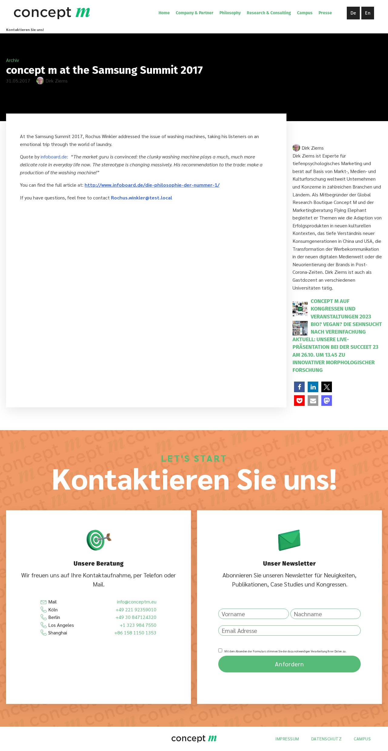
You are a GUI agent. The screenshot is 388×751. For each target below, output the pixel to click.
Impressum (287, 738)
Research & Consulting (269, 12)
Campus (305, 12)
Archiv (12, 60)
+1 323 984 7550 (138, 625)
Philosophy (230, 12)
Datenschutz (326, 738)
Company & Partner (194, 12)
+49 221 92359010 (135, 609)
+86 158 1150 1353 (135, 632)
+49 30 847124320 (135, 617)
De (353, 13)
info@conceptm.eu (136, 601)
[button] (299, 387)
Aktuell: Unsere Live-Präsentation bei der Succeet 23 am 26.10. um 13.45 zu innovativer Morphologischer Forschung (335, 354)
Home (164, 12)
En (367, 13)
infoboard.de (54, 156)
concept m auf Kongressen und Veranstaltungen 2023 (341, 309)
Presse (325, 12)
